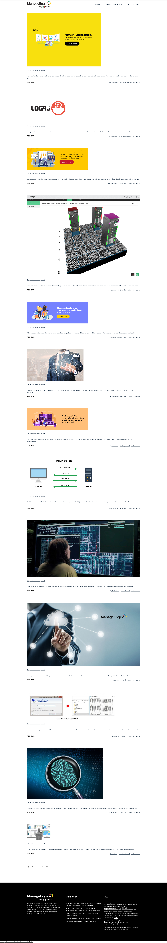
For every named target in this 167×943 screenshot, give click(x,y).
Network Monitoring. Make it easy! (44, 726)
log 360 (120, 920)
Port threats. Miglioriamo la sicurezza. (45, 583)
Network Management (122, 925)
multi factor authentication (110, 925)
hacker (118, 915)
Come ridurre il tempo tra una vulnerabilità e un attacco (83, 918)
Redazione (114, 82)
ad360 (106, 906)
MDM (123, 922)
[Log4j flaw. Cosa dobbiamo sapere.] (48, 108)
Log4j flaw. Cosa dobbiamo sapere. (44, 128)
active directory (110, 904)
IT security (107, 920)
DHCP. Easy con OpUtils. (39, 498)
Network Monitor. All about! (40, 282)
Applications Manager (112, 909)
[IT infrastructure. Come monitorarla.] (57, 312)
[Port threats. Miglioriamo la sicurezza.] (83, 548)
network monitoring (110, 927)
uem (124, 929)
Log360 (114, 920)
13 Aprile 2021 (125, 680)
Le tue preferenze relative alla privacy (12, 942)
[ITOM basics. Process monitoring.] (39, 832)
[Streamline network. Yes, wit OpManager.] (57, 159)
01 (32, 867)
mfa (127, 922)
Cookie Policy (28, 942)
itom (116, 918)
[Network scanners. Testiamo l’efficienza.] (65, 773)
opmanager (121, 927)
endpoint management (133, 913)
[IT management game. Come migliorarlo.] (55, 365)
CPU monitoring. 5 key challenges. (44, 436)
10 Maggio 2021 (125, 508)
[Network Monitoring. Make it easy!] (71, 706)
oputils (129, 927)
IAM (122, 915)
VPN (127, 929)
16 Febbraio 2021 (124, 812)
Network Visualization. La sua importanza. (47, 72)
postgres (136, 927)
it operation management (125, 917)
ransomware (107, 929)
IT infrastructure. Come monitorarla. (45, 329)
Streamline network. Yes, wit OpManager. (47, 175)
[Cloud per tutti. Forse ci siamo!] (83, 634)
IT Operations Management (36, 70)
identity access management (131, 915)
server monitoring (115, 929)
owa (133, 927)
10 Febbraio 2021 (124, 854)
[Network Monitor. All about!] (83, 235)
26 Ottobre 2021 (124, 337)
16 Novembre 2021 (124, 290)
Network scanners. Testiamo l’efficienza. (47, 805)
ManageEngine (113, 922)
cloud (106, 911)
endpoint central (121, 913)
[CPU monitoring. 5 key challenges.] (57, 419)
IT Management (108, 917)
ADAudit (110, 906)
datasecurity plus (128, 911)
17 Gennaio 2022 (124, 136)
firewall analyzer (108, 915)
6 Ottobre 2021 (125, 396)
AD (136, 904)
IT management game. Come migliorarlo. (47, 387)
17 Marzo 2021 (125, 736)
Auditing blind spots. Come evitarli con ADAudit (80, 921)
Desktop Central (109, 913)
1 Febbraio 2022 (125, 82)
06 (42, 867)
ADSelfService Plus (117, 906)
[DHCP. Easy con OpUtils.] (62, 475)
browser (131, 909)
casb (135, 909)
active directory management (126, 904)
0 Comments (135, 82)
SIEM (120, 929)
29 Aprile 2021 (125, 591)
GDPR (114, 915)
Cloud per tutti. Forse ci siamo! (42, 672)
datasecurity (120, 911)
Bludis (125, 908)
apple (124, 906)
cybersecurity (112, 911)
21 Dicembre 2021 (124, 183)
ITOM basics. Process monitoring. (43, 846)
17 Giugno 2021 (125, 446)
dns (115, 913)
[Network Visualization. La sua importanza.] (64, 39)
